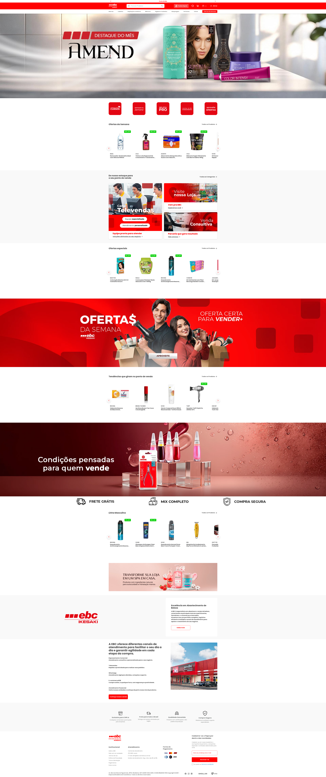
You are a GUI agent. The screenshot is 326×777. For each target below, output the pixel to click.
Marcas (111, 11)
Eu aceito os (197, 764)
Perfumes (186, 11)
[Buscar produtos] (162, 6)
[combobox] (145, 6)
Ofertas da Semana (210, 11)
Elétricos (148, 11)
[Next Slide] (218, 148)
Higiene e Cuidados (161, 11)
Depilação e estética (134, 11)
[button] (129, 6)
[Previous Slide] (109, 148)
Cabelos (120, 11)
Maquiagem (175, 11)
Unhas (196, 11)
